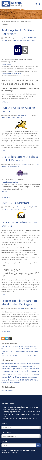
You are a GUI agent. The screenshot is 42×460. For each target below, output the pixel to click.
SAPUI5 (29, 38)
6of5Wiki (10, 363)
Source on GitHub (7, 390)
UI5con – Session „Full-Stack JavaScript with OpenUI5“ (18, 356)
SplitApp (34, 377)
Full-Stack (28, 366)
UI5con (36, 380)
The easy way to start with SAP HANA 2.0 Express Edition (19, 349)
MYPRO (12, 372)
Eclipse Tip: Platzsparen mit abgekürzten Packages (20, 302)
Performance (35, 372)
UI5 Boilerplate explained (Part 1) (12, 73)
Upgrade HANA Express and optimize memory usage (18, 346)
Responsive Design (6, 374)
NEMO (16, 372)
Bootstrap (22, 363)
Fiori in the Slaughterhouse (12, 409)
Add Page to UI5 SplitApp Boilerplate (18, 32)
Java (35, 308)
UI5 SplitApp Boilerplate (9, 182)
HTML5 (11, 209)
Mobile (19, 38)
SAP (30, 207)
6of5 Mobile (4, 363)
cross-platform (36, 363)
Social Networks (28, 377)
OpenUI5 (23, 38)
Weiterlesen (6, 102)
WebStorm (10, 382)
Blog (3, 21)
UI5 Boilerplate (6, 64)
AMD (15, 363)
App (18, 363)
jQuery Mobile (24, 368)
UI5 (18, 21)
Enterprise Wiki (21, 366)
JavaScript (16, 209)
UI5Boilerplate (31, 40)
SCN (23, 377)
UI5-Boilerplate (26, 21)
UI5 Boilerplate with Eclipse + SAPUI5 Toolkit (20, 158)
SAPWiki (19, 377)
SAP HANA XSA (32, 374)
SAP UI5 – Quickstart (15, 203)
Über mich (4, 25)
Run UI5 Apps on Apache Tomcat (18, 109)
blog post (4, 191)
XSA (19, 382)
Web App (3, 382)
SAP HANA (23, 374)
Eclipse (14, 40)
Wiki (16, 382)
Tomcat (18, 118)
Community (29, 363)
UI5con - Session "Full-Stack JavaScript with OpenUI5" (20, 419)
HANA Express (11, 21)
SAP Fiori (17, 374)
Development (20, 115)
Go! (38, 445)
